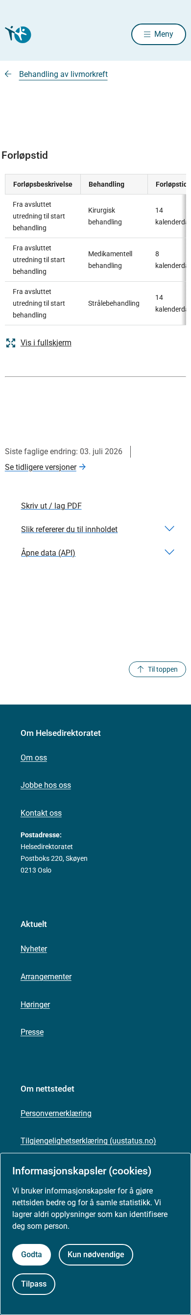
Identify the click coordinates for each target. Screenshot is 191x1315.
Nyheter (34, 948)
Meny (163, 34)
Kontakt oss (41, 813)
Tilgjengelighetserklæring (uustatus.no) (88, 1140)
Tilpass (34, 1284)
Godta (31, 1254)
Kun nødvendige (96, 1254)
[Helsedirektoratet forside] (16, 34)
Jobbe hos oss (46, 785)
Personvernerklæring (56, 1113)
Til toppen (163, 669)
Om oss (34, 757)
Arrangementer (46, 976)
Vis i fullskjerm (46, 342)
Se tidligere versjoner (40, 467)
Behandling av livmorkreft (63, 74)
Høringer (35, 1004)
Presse (32, 1032)
